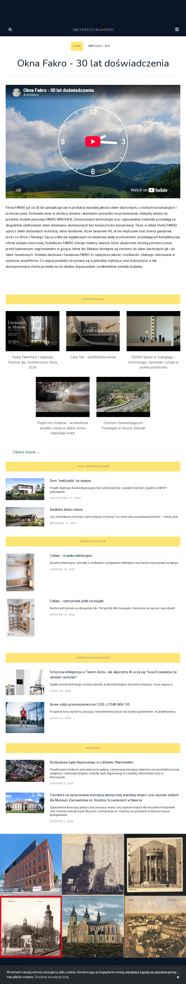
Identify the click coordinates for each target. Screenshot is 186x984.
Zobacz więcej (93, 299)
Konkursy (93, 748)
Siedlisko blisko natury (66, 510)
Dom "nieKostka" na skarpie (70, 481)
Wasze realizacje (93, 541)
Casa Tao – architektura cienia (93, 357)
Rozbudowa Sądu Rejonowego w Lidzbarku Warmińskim (91, 762)
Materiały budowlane (93, 657)
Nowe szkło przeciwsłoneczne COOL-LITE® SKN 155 (90, 704)
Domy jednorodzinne (93, 466)
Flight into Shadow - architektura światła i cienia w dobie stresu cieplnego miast (62, 428)
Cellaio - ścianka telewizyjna (71, 556)
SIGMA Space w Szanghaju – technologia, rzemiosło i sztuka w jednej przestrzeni (153, 362)
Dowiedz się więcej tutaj (52, 977)
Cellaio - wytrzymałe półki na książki (76, 601)
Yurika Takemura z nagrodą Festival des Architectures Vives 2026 (32, 362)
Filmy (77, 46)
